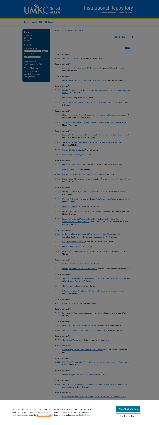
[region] (79, 412)
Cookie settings (43, 415)
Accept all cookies (128, 409)
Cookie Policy (84, 415)
